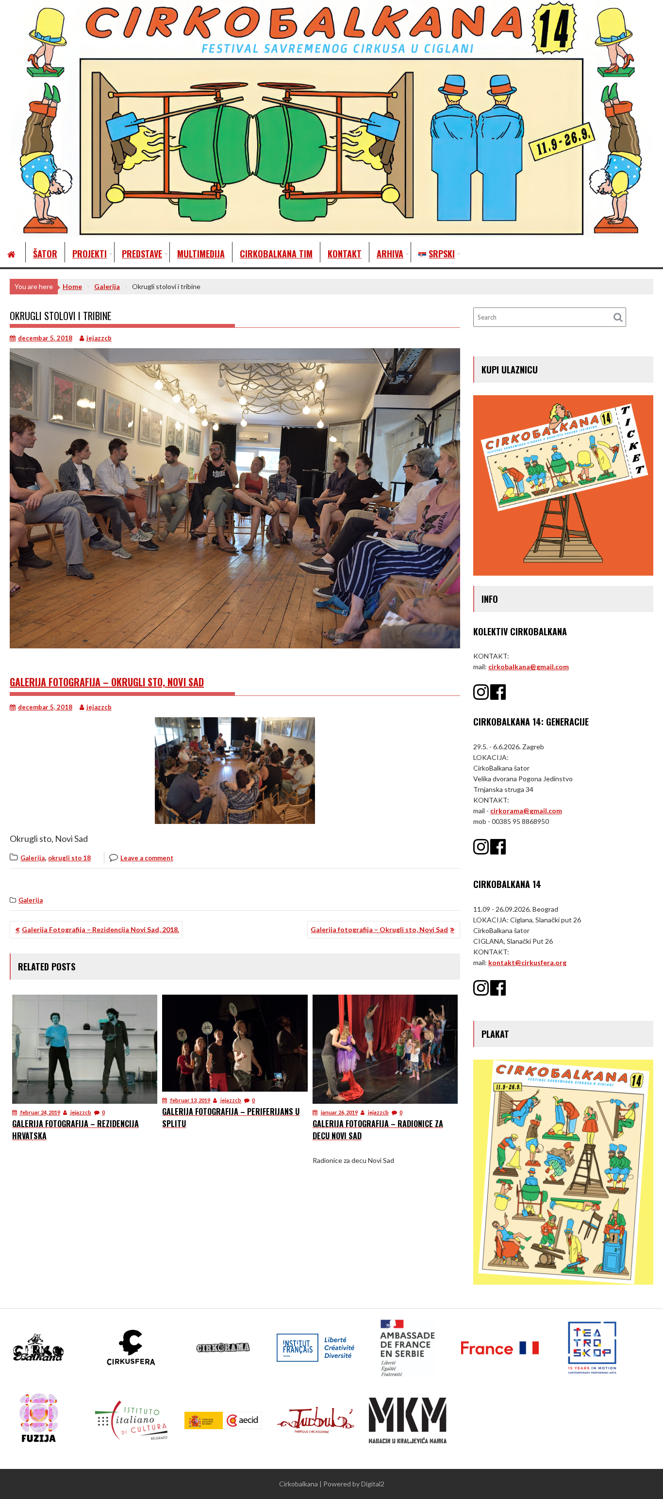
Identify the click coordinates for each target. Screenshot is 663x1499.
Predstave (142, 253)
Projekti (89, 253)
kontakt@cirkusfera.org (527, 962)
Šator (45, 253)
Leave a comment (146, 858)
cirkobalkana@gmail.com (528, 666)
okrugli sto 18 (69, 858)
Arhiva (390, 253)
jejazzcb (99, 338)
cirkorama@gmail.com (526, 810)
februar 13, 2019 (189, 1100)
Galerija (32, 858)
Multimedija (201, 253)
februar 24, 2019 (39, 1112)
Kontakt (345, 253)
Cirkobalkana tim (276, 253)
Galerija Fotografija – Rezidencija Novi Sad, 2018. (100, 929)
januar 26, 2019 (339, 1112)
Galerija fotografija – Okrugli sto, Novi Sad (107, 682)
